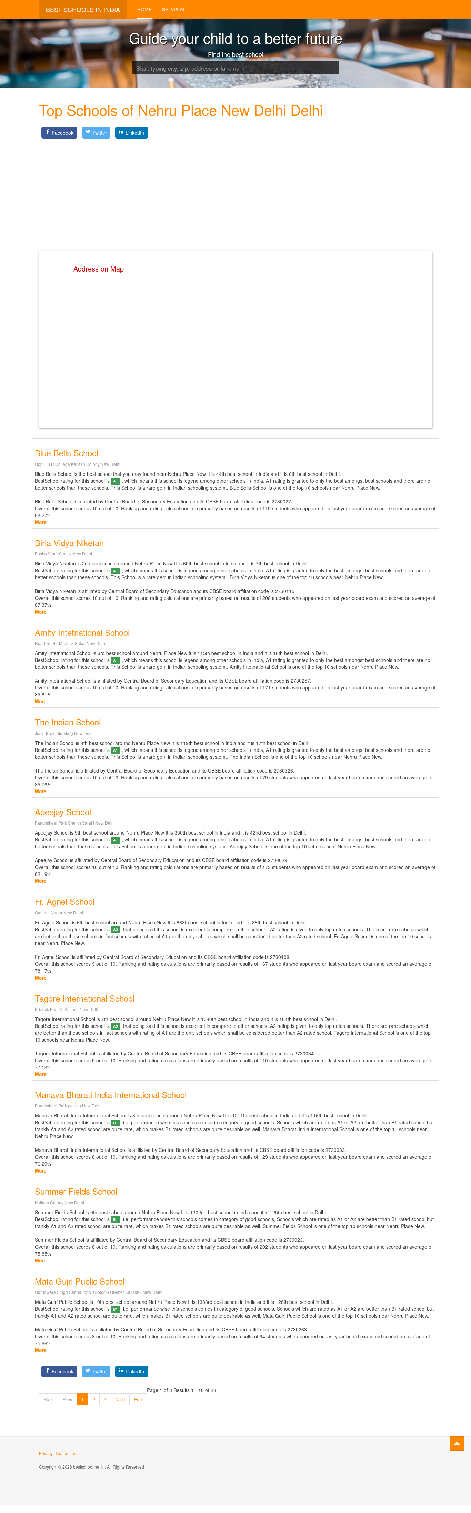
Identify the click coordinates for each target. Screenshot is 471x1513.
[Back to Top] (457, 1443)
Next (120, 1399)
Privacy (46, 1453)
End (138, 1399)
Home (144, 9)
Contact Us (66, 1453)
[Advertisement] (235, 189)
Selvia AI (173, 9)
